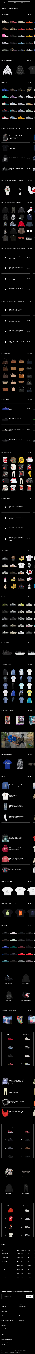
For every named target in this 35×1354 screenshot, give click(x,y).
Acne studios (4, 1261)
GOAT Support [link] (22, 1306)
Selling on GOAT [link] (23, 1318)
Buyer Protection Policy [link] (7, 1320)
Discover (4, 8)
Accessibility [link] (4, 1341)
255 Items (30, 550)
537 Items (30, 202)
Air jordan (3, 1274)
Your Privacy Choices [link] (6, 1337)
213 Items (30, 596)
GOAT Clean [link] (4, 1323)
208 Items (29, 353)
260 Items (29, 60)
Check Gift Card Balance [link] (25, 1309)
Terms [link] (2, 1334)
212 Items (30, 14)
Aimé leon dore (5, 1269)
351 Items (30, 710)
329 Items (30, 399)
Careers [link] (3, 1309)
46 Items (30, 452)
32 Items (30, 754)
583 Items (29, 776)
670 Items (29, 829)
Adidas (3, 1265)
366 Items (29, 664)
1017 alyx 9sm (4, 1253)
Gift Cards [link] (3, 1325)
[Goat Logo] (3, 3)
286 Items (29, 128)
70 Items (30, 498)
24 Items (30, 1072)
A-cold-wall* (4, 1257)
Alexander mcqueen (6, 1278)
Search (19, 2)
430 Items (29, 1010)
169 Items (30, 180)
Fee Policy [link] (21, 1320)
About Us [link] (3, 1306)
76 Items (30, 301)
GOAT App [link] (4, 1311)
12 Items (30, 881)
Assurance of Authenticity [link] (7, 1318)
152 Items (30, 248)
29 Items (30, 925)
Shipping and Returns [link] (6, 1328)
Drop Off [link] (21, 1323)
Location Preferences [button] (6, 1339)
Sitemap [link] (3, 1344)
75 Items (30, 642)
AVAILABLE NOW (13, 8)
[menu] (33, 3)
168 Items (30, 82)
